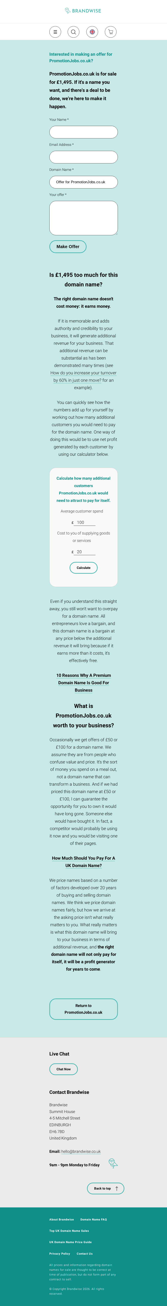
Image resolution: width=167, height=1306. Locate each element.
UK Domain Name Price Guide (70, 1242)
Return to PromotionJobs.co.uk (83, 1009)
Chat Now (64, 1069)
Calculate (83, 568)
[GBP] (92, 31)
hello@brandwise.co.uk (81, 1151)
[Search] (73, 33)
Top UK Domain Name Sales (69, 1230)
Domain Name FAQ (93, 1219)
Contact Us (85, 1253)
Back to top (102, 1188)
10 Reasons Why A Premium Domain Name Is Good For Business (83, 683)
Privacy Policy (59, 1253)
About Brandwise (61, 1219)
